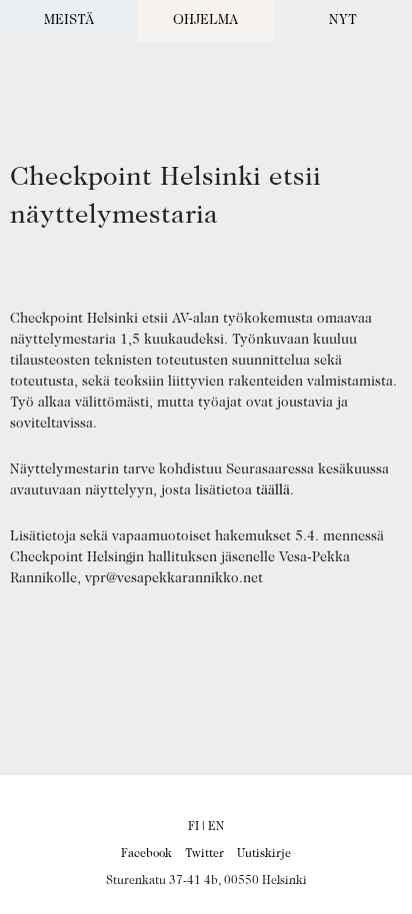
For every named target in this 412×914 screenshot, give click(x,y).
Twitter (204, 854)
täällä (273, 491)
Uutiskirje (264, 854)
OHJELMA (205, 21)
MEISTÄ (69, 21)
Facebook (146, 854)
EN (216, 827)
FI (193, 827)
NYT (343, 21)
